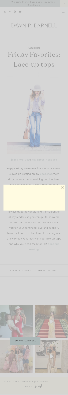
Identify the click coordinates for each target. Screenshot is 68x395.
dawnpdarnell (25, 340)
